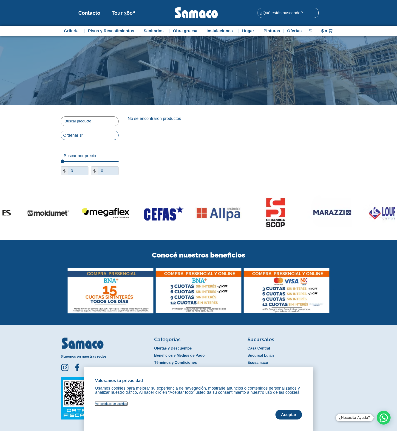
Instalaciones (220, 31)
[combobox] (288, 13)
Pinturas (272, 31)
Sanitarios (154, 31)
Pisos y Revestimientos (111, 31)
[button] (64, 287)
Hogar (248, 31)
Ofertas (294, 31)
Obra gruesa (185, 31)
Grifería (71, 31)
